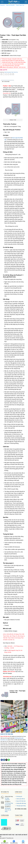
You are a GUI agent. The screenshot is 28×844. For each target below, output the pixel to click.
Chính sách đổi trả (20, 798)
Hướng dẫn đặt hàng (21, 803)
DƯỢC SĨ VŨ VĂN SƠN (7, 734)
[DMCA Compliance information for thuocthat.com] (6, 828)
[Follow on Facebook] (2, 760)
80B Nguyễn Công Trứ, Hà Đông (8, 810)
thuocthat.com (7, 93)
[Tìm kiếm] (26, 2)
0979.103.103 (11, 671)
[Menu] (2, 2)
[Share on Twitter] (6, 74)
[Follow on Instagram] (4, 760)
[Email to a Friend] (8, 74)
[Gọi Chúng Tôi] (9, 760)
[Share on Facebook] (4, 74)
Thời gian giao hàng (21, 805)
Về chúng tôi (19, 796)
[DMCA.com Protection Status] (4, 822)
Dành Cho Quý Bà (10, 5)
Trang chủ (2, 5)
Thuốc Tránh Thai (20, 5)
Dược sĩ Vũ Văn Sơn (21, 801)
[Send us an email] (6, 760)
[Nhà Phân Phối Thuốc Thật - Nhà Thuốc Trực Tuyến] (14, 2)
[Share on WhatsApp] (1, 74)
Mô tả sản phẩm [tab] (5, 81)
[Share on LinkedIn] (13, 74)
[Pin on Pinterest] (11, 74)
